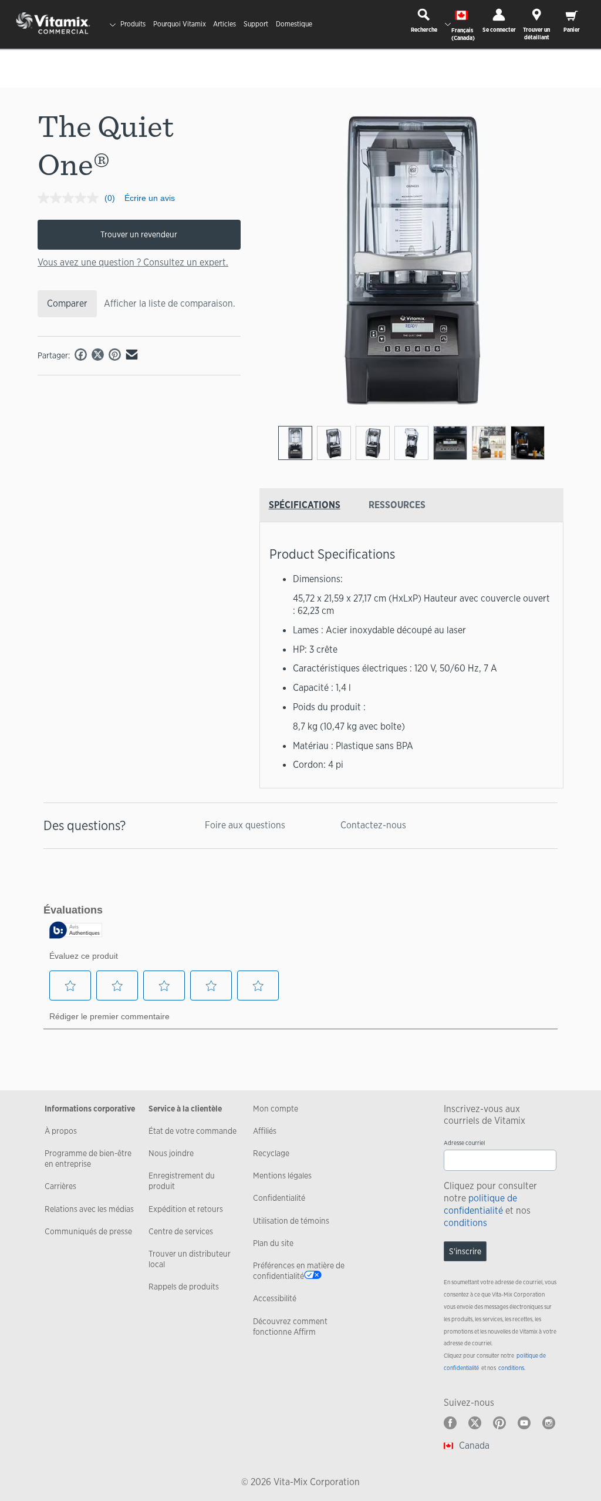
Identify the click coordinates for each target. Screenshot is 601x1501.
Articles (224, 24)
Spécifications (304, 505)
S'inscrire (465, 1251)
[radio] (295, 443)
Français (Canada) (463, 34)
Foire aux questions (245, 825)
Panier (571, 29)
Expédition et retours (185, 1209)
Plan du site (273, 1243)
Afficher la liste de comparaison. (169, 303)
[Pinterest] (499, 1422)
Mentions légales (282, 1175)
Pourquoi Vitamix (179, 24)
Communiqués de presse (88, 1231)
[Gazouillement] (474, 1422)
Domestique (294, 24)
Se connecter (499, 29)
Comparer (67, 303)
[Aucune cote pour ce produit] (71, 198)
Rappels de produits (183, 1286)
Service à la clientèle (185, 1108)
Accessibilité (274, 1298)
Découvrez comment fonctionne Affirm (290, 1326)
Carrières (60, 1186)
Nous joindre (171, 1153)
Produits (133, 24)
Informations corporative (90, 1108)
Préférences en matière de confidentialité (299, 1270)
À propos (61, 1131)
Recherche (424, 29)
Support (256, 24)
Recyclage (271, 1153)
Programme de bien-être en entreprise (88, 1158)
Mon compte (275, 1108)
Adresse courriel (464, 1143)
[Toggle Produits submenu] (112, 24)
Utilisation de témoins (291, 1220)
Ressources (397, 505)
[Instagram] (548, 1422)
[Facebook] (450, 1422)
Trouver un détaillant (536, 33)
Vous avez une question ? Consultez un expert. (133, 262)
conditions (465, 1223)
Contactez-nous (373, 825)
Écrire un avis (149, 198)
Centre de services (180, 1231)
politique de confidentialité (480, 1204)
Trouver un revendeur (138, 234)
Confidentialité (279, 1198)
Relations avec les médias (89, 1209)
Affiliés (264, 1131)
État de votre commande (192, 1131)
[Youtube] (524, 1422)
